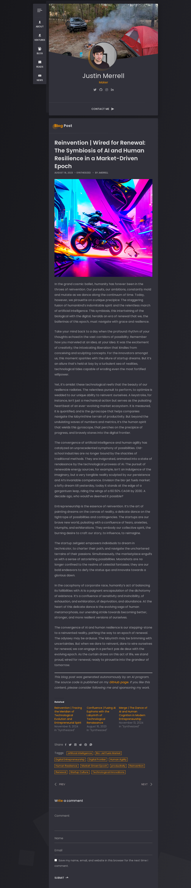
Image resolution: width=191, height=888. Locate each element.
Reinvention (136, 766)
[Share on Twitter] (70, 744)
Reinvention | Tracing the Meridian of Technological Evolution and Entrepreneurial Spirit (68, 715)
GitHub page (119, 682)
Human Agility (118, 759)
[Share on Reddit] (80, 744)
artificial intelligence (80, 753)
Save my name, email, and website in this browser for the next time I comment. (101, 863)
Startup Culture (79, 772)
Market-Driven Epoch (94, 766)
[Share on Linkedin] (75, 744)
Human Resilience (66, 766)
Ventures (39, 40)
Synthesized (83, 172)
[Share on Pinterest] (85, 744)
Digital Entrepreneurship (70, 759)
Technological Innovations (108, 772)
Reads (39, 66)
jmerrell (103, 172)
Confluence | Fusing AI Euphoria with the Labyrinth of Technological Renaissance (101, 715)
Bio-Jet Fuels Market (108, 753)
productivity (118, 766)
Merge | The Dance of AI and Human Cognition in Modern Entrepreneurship (133, 713)
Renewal (61, 772)
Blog (40, 53)
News (40, 80)
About (40, 26)
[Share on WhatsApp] (91, 744)
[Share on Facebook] (65, 744)
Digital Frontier (97, 759)
